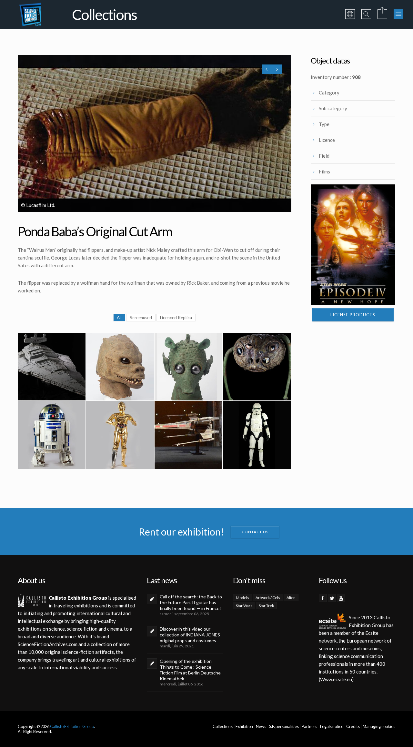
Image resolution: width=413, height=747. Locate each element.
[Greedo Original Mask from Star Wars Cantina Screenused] (188, 366)
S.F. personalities (284, 726)
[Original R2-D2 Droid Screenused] (52, 435)
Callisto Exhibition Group (72, 726)
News (261, 726)
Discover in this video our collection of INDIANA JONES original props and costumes (190, 634)
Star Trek (266, 605)
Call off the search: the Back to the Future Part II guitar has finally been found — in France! (191, 602)
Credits (353, 726)
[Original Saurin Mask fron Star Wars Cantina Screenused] (120, 366)
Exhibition (244, 726)
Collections (223, 726)
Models (242, 597)
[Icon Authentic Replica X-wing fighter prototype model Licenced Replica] (188, 435)
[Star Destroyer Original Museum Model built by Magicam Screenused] (52, 366)
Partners (309, 726)
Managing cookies (379, 726)
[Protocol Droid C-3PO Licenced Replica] (120, 435)
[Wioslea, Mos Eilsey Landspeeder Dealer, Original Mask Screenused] (257, 366)
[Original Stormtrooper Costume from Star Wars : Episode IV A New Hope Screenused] (257, 435)
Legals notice (331, 726)
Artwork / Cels (268, 597)
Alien (291, 597)
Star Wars (244, 605)
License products (352, 314)
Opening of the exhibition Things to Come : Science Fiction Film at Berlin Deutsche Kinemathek (190, 669)
